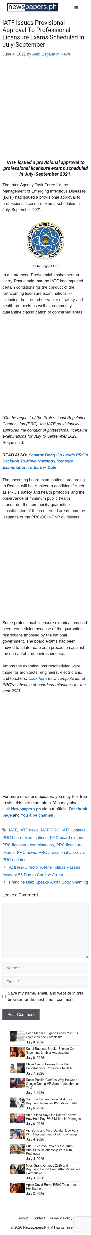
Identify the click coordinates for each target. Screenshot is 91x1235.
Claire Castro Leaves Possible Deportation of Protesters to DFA (49, 1066)
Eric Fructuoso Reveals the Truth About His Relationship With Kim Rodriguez (49, 1149)
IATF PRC (50, 830)
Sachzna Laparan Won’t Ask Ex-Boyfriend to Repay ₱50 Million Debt (51, 1101)
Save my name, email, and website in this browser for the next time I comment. (45, 996)
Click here (37, 678)
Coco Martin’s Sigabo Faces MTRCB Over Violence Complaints (52, 1035)
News (66, 54)
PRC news (26, 852)
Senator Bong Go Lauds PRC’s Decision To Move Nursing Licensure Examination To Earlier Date (45, 461)
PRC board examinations (25, 837)
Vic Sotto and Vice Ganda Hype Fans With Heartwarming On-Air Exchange (52, 1132)
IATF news (29, 830)
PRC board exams (66, 837)
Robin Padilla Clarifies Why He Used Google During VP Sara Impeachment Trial (52, 1083)
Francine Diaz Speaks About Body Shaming (48, 882)
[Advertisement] (45, 111)
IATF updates (74, 830)
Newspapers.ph (26, 809)
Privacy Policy (61, 1218)
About (23, 1218)
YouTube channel (37, 815)
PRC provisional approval (62, 852)
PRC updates (14, 859)
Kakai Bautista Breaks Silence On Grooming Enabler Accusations (50, 1050)
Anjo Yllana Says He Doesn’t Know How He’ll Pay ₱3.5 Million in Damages (53, 1117)
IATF (13, 830)
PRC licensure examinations (28, 845)
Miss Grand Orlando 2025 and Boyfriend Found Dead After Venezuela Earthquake (53, 1169)
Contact (39, 1218)
